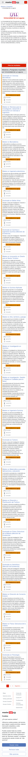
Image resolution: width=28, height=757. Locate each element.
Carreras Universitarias (19, 704)
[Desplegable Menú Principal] (3, 2)
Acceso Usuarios (7, 701)
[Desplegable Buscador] (25, 2)
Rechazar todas (14, 749)
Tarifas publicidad (7, 699)
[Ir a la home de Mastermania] (12, 2)
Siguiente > (18, 686)
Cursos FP (18, 697)
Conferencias (19, 700)
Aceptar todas (14, 745)
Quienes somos (7, 696)
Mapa (4, 693)
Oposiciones (19, 707)
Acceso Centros (7, 704)
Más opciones (14, 754)
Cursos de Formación (18, 694)
